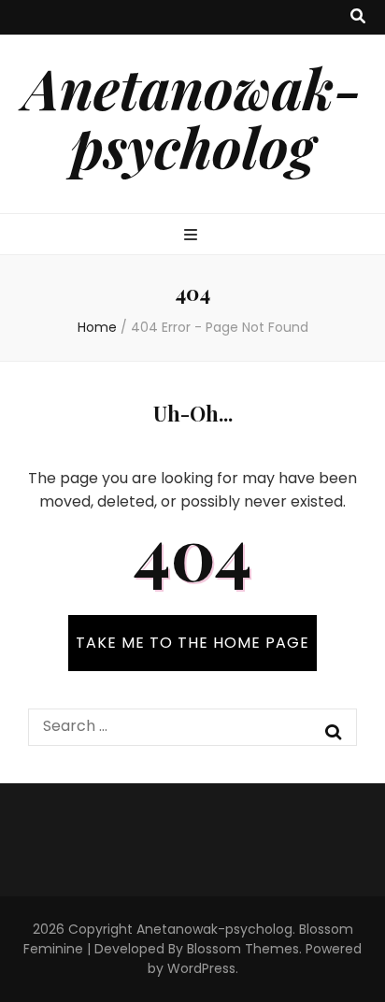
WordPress (201, 968)
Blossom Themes (243, 948)
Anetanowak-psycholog (192, 116)
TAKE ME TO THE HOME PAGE (192, 642)
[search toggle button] (357, 17)
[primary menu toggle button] (193, 236)
